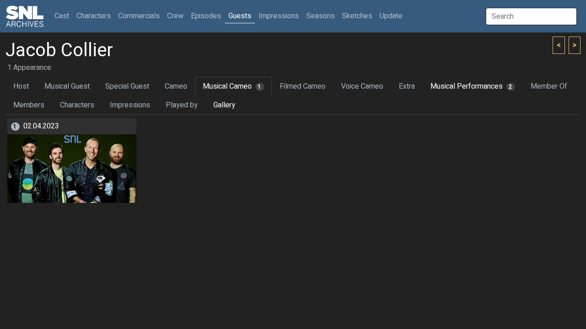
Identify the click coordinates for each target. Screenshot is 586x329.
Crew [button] (175, 16)
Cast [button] (63, 15)
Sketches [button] (357, 16)
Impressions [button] (279, 16)
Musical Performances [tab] (471, 86)
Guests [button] (239, 16)
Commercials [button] (139, 16)
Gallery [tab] (224, 105)
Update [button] (391, 16)
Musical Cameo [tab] (232, 86)
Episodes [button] (206, 16)
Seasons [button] (320, 16)
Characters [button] (93, 16)
